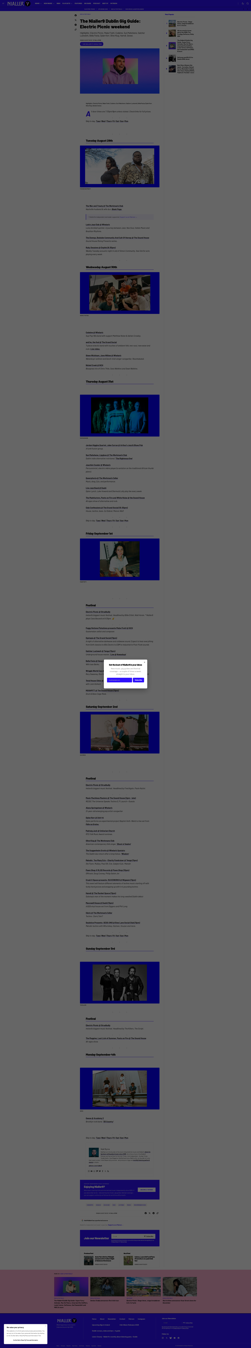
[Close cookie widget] (45, 1325)
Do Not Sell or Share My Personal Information (25, 1340)
